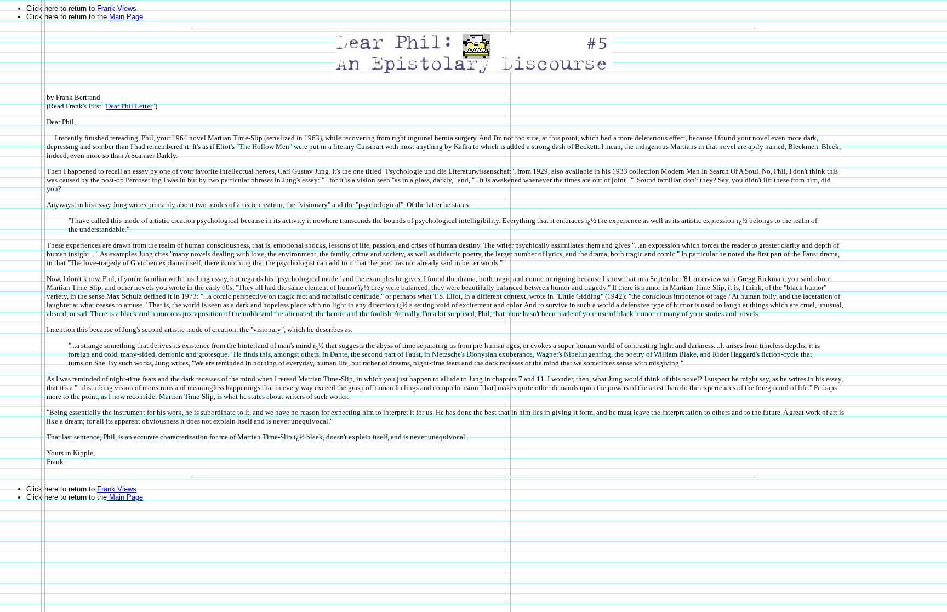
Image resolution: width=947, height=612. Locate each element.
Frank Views (116, 8)
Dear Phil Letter (129, 106)
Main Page (125, 17)
